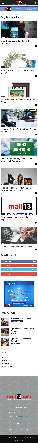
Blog (10, 437)
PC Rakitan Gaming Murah (21, 319)
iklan (5, 437)
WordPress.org (7, 366)
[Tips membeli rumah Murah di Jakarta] (5, 332)
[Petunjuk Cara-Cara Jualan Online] (19, 235)
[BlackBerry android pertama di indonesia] (19, 29)
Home (3, 14)
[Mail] (22, 430)
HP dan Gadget (6, 37)
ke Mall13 (21, 437)
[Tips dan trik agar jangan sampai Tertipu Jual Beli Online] (19, 176)
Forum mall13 (30, 437)
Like (34, 261)
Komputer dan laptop (16, 321)
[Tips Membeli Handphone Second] (5, 342)
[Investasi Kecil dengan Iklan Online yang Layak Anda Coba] (19, 147)
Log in (4, 357)
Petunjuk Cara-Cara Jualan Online (16, 247)
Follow (33, 265)
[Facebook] (11, 430)
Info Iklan (4, 243)
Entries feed (6, 360)
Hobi (3, 184)
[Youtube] (27, 430)
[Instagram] (16, 430)
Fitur (3, 67)
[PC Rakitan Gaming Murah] (5, 322)
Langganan (32, 274)
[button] (35, 2)
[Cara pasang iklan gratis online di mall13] (19, 206)
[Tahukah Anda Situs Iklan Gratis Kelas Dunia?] (19, 88)
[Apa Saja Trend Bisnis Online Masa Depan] (19, 59)
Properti (13, 333)
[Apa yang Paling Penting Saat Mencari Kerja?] (19, 118)
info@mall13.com (24, 416)
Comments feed (7, 363)
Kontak (15, 437)
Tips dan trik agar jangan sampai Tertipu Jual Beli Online (16, 189)
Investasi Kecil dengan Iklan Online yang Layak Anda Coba (17, 159)
